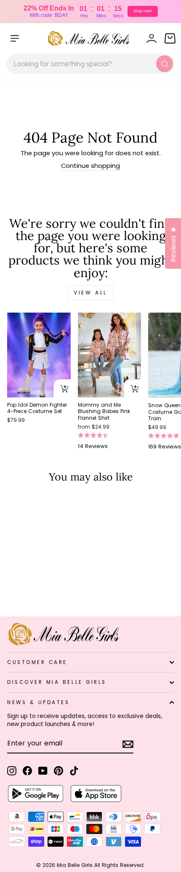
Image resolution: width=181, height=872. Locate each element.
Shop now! (142, 11)
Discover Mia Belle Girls (56, 682)
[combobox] (90, 64)
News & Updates (38, 702)
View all (90, 292)
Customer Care (37, 662)
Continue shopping (90, 166)
